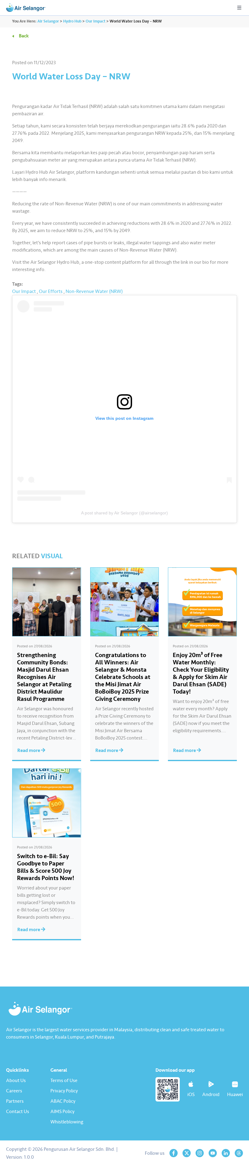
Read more (29, 750)
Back (24, 36)
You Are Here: (24, 21)
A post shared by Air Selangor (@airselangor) (124, 512)
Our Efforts (51, 291)
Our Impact (24, 291)
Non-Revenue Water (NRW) (94, 291)
